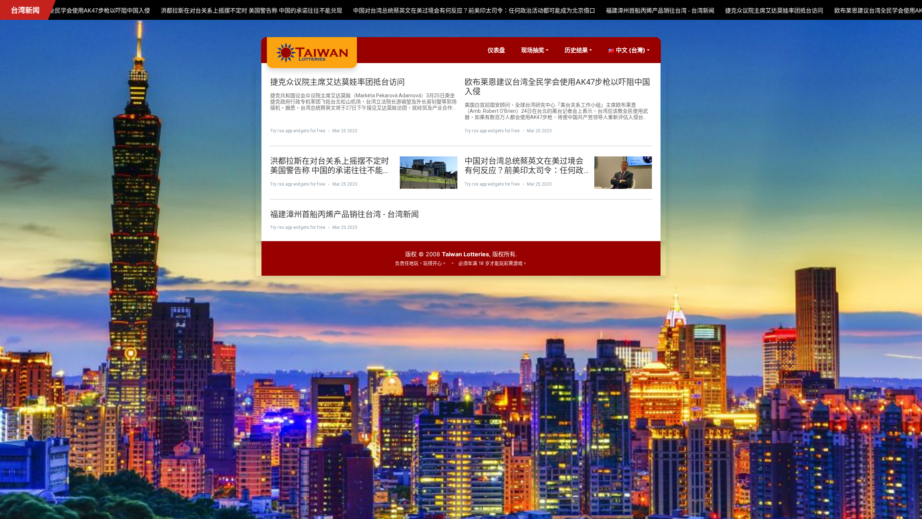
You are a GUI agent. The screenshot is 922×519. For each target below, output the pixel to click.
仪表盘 (496, 50)
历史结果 (576, 50)
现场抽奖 (532, 50)
